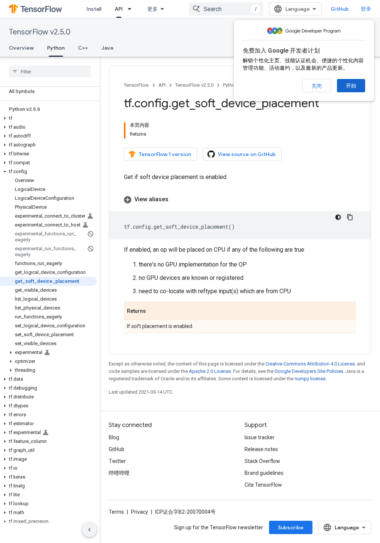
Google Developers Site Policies (309, 371)
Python (56, 47)
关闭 (316, 86)
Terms (116, 512)
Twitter (117, 461)
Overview (21, 47)
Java (107, 47)
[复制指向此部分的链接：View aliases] (175, 199)
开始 (351, 85)
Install (93, 9)
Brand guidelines (264, 473)
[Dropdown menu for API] (132, 9)
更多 (152, 9)
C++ (83, 47)
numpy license (310, 378)
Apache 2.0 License (210, 371)
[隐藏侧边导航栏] (89, 529)
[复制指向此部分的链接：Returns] (153, 311)
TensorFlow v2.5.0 (40, 32)
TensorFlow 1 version (165, 154)
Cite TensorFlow (263, 485)
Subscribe (291, 527)
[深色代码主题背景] (338, 217)
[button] (48, 118)
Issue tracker (260, 437)
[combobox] (226, 9)
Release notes (261, 449)
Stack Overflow (262, 461)
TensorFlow (136, 85)
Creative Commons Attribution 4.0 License (310, 364)
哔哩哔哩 (119, 473)
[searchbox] (50, 71)
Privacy (139, 512)
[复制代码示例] (350, 217)
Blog (114, 437)
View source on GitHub (247, 154)
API (119, 9)
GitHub (340, 9)
